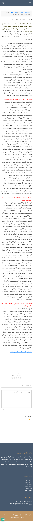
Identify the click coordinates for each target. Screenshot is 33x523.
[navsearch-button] (4, 3)
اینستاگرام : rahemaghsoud (24, 501)
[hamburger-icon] (30, 3)
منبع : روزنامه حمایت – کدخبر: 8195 (21, 352)
